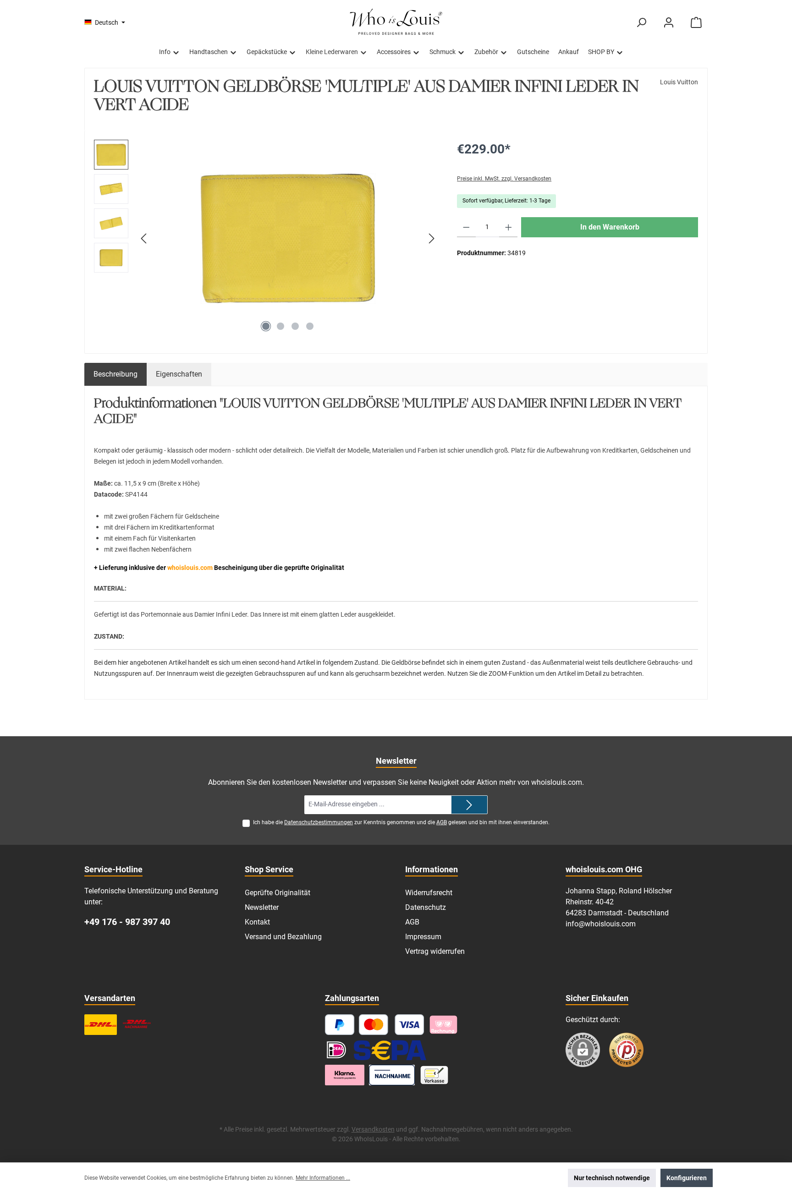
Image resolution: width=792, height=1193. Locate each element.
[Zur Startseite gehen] (396, 22)
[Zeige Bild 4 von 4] (310, 326)
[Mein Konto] (668, 22)
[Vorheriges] (144, 238)
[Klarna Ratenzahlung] (344, 1075)
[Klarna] (443, 1024)
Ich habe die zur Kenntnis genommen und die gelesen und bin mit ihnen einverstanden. (401, 822)
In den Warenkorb (609, 227)
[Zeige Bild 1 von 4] (266, 326)
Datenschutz (425, 907)
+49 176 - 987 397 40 (127, 921)
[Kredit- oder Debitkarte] (391, 1024)
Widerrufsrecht (428, 892)
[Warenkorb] (696, 22)
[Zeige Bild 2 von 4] (280, 326)
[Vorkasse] (434, 1075)
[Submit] (469, 804)
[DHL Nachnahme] (137, 1024)
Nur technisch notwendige (612, 1178)
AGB (441, 822)
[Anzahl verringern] (466, 227)
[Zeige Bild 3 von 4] (295, 326)
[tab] (115, 374)
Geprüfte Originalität (277, 892)
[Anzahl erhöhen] (508, 227)
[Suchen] (641, 22)
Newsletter (262, 907)
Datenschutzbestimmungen (318, 822)
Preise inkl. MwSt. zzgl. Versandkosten (504, 178)
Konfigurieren (686, 1178)
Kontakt (257, 922)
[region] (266, 238)
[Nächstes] (431, 238)
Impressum (423, 936)
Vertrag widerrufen (435, 951)
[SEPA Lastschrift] (390, 1050)
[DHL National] (100, 1024)
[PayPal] (339, 1024)
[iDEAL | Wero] (336, 1050)
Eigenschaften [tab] (179, 374)
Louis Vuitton (679, 82)
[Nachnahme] (392, 1075)
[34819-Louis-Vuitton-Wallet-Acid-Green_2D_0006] (288, 238)
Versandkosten (373, 1129)
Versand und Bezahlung (283, 936)
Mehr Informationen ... (323, 1178)
